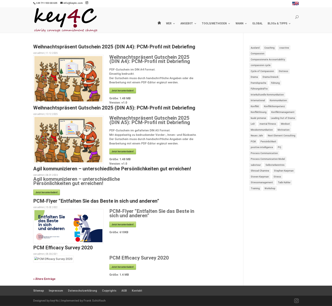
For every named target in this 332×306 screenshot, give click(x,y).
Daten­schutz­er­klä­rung (82, 290)
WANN (239, 23)
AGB (124, 290)
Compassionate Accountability (268, 59)
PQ (279, 147)
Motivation (284, 130)
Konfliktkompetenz (274, 106)
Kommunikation (278, 100)
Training (255, 188)
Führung (275, 83)
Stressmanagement (262, 182)
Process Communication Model (268, 159)
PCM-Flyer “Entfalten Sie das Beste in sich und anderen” (96, 201)
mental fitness (268, 124)
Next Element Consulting (281, 135)
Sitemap (38, 290)
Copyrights (109, 290)
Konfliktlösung (258, 112)
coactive (284, 47)
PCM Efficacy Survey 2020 (63, 247)
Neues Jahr (257, 135)
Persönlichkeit (268, 141)
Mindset (285, 124)
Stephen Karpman (284, 170)
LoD (253, 124)
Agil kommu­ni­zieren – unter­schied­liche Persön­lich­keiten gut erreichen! (112, 169)
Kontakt (137, 290)
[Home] (159, 27)
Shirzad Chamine (260, 170)
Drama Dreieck (270, 77)
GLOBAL (257, 23)
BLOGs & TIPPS (277, 23)
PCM (253, 141)
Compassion (257, 53)
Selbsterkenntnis (275, 165)
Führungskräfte (259, 88)
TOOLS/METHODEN (214, 23)
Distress (283, 71)
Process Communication (264, 153)
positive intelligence (262, 147)
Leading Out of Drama (283, 118)
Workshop (270, 188)
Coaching (269, 47)
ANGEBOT (186, 23)
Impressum (56, 290)
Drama (254, 77)
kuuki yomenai (258, 118)
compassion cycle (261, 65)
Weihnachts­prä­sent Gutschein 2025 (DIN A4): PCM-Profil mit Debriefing (114, 47)
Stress (277, 176)
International (258, 100)
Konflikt (255, 106)
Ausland (255, 47)
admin (40, 53)
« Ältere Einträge (44, 279)
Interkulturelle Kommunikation (267, 94)
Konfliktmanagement (283, 112)
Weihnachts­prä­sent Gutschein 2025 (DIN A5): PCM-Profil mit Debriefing (114, 108)
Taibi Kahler (284, 182)
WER (169, 23)
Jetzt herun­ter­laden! (123, 90)
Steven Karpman (260, 176)
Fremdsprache (258, 83)
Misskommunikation (262, 130)
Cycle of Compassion (262, 71)
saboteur (256, 165)
